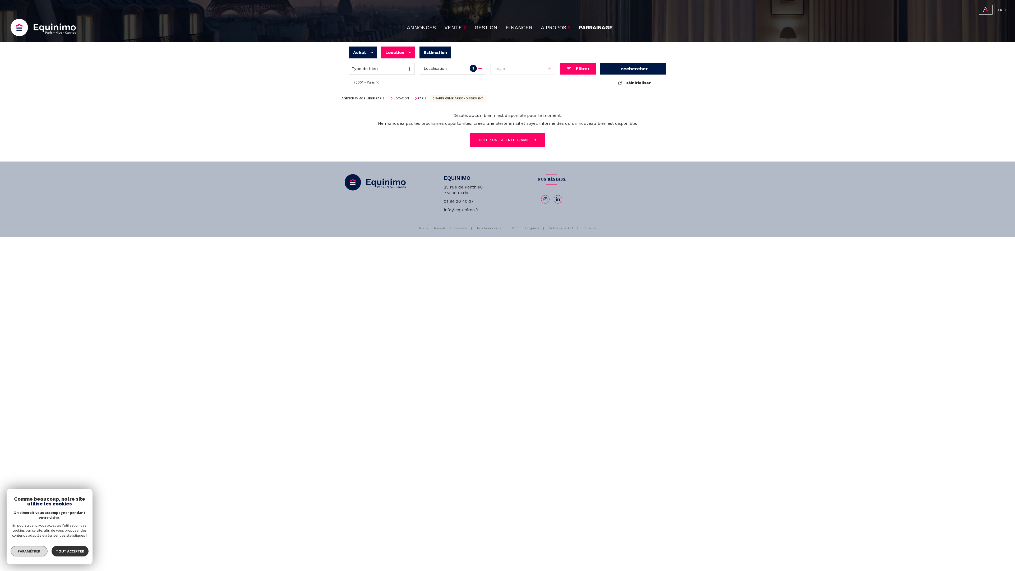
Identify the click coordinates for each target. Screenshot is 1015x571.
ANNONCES (421, 27)
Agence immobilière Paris (363, 98)
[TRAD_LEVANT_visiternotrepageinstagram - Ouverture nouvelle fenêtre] (545, 199)
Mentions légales (525, 228)
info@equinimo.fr (461, 209)
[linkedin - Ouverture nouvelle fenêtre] (558, 199)
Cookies (589, 228)
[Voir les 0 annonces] (633, 69)
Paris (422, 98)
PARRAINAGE (595, 27)
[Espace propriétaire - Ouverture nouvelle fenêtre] (986, 10)
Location (401, 98)
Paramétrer (29, 551)
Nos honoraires (489, 228)
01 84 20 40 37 (459, 201)
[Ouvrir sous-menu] (465, 27)
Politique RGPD (561, 228)
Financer (519, 27)
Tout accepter (70, 551)
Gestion (486, 27)
